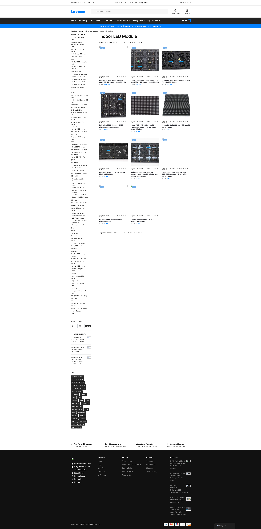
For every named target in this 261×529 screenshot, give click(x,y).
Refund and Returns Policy (131, 465)
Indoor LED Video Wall (78, 147)
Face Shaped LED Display (79, 105)
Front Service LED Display (79, 131)
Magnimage (74, 233)
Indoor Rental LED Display (79, 149)
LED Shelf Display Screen (79, 203)
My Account (176, 13)
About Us (101, 468)
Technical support (185, 3)
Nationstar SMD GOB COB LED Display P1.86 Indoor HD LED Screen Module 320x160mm (144, 174)
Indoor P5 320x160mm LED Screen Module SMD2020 (112, 173)
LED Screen (74, 200)
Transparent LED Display (79, 295)
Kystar (73, 160)
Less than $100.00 (77, 409)
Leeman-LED (75, 403)
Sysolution (74, 288)
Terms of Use (127, 475)
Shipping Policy (127, 471)
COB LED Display (76, 56)
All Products (102, 475)
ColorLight (74, 59)
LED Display (75, 162)
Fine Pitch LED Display (78, 107)
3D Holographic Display (79, 165)
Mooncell (74, 248)
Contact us (101, 471)
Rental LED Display (78, 170)
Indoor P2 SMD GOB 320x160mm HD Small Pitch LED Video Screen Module (145, 81)
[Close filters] (91, 35)
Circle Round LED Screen (79, 54)
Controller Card (76, 71)
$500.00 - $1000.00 (78, 382)
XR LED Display (76, 311)
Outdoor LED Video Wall (78, 258)
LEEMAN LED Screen (78, 205)
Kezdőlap (74, 31)
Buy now (113, 89)
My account (150, 461)
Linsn (72, 228)
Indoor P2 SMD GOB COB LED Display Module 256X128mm (176, 81)
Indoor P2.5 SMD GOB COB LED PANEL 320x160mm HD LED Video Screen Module (143, 127)
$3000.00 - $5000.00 (78, 388)
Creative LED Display (78, 87)
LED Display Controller (79, 77)
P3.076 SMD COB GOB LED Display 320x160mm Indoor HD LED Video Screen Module (175, 174)
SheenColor (82, 421)
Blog (99, 465)
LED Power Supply (78, 218)
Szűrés (88, 326)
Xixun (73, 427)
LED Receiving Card (78, 82)
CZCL (72, 90)
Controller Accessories (79, 74)
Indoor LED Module (105, 76)
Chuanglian (75, 394)
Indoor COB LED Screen (79, 144)
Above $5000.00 (77, 391)
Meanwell (74, 236)
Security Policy (127, 468)
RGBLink (73, 273)
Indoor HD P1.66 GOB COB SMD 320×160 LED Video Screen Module (112, 81)
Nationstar (75, 418)
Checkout (187, 13)
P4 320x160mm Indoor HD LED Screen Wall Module (142, 220)
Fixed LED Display (77, 168)
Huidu (72, 141)
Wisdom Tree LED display (79, 308)
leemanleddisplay (77, 406)
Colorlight (83, 394)
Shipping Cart (151, 465)
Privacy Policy (127, 461)
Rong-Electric (75, 281)
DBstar (73, 92)
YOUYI (73, 313)
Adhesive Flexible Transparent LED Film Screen (78, 44)
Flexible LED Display (77, 110)
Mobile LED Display (77, 246)
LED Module (75, 176)
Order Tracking (151, 471)
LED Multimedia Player (79, 79)
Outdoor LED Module (79, 194)
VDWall (73, 301)
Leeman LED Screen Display (88, 31)
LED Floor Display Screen (79, 173)
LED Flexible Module (78, 215)
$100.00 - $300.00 (77, 376)
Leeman (100, 461)
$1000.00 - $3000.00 (78, 385)
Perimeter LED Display (78, 266)
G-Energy (74, 134)
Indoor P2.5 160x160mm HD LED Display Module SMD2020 (111, 126)
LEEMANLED (85, 403)
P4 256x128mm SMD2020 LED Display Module (110, 220)
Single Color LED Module (80, 197)
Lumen (73, 230)
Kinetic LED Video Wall (78, 157)
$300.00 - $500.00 (77, 379)
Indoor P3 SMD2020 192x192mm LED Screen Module (176, 126)
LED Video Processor (79, 84)
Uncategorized (76, 298)
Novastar (74, 251)
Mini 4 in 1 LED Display (78, 243)
